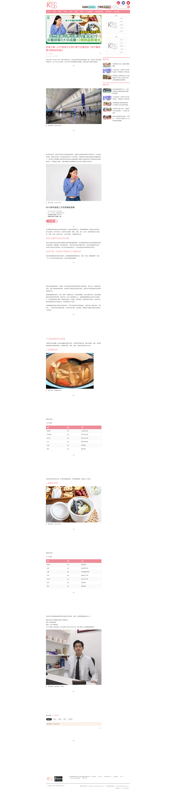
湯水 (65, 719)
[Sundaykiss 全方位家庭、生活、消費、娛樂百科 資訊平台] (58, 5)
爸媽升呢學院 (99, 11)
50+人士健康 (49, 53)
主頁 (48, 11)
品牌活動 (108, 11)
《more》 (121, 776)
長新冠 (70, 719)
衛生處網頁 (56, 715)
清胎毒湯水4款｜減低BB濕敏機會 (120, 65)
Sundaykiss (49, 56)
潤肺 (60, 719)
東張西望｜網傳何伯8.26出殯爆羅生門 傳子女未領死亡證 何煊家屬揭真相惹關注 (121, 78)
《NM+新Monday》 (107, 776)
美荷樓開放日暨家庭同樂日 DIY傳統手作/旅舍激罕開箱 (120, 104)
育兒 (70, 11)
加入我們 (116, 11)
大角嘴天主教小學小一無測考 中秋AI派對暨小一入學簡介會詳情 (120, 111)
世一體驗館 (89, 11)
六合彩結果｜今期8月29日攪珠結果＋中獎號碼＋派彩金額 (120, 71)
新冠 (54, 719)
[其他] (100, 54)
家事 (54, 11)
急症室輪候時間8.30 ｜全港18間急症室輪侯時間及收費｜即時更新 (121, 91)
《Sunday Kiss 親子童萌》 (75, 778)
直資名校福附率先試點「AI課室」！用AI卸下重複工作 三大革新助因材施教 (121, 118)
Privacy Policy (126, 788)
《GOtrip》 (100, 776)
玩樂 (65, 11)
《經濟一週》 (85, 778)
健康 (76, 11)
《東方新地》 (116, 776)
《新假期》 (94, 776)
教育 (59, 11)
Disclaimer (118, 788)
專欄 (81, 11)
